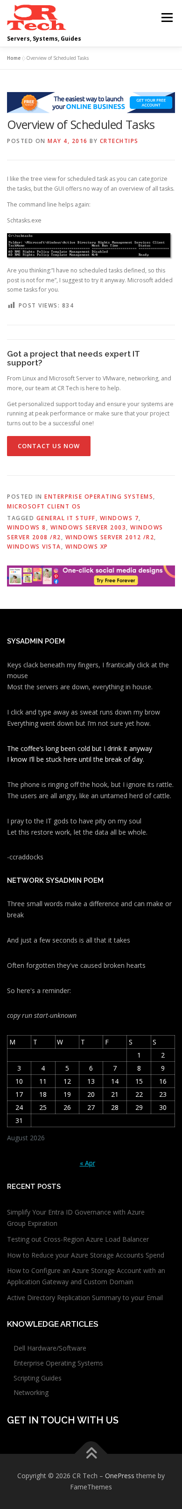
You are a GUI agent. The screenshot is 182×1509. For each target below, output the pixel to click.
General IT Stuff (66, 518)
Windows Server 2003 (88, 527)
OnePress (119, 1475)
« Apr (87, 1163)
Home (14, 58)
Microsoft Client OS (44, 506)
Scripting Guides (38, 1377)
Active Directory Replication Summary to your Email (85, 1297)
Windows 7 (119, 518)
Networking (31, 1392)
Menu (166, 17)
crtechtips (119, 141)
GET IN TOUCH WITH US (63, 1420)
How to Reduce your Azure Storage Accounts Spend (85, 1255)
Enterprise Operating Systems (98, 497)
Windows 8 (26, 527)
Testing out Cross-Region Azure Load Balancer (78, 1239)
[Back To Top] (91, 1454)
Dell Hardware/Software (50, 1348)
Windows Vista (34, 547)
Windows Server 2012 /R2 (109, 537)
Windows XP (86, 547)
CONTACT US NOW (49, 446)
